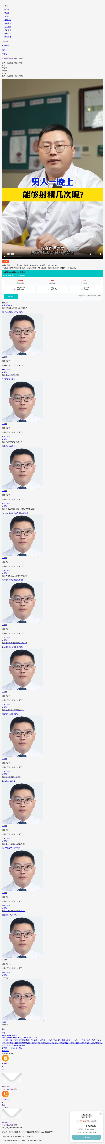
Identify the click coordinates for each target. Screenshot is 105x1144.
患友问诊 (8, 27)
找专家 (7, 9)
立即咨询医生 (11, 297)
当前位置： (6, 41)
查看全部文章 (7, 305)
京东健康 (5, 46)
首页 (6, 6)
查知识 (7, 16)
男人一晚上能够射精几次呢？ (12, 58)
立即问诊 (86, 1137)
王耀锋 (4, 54)
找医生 (4, 50)
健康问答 (8, 20)
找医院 (7, 13)
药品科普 (8, 37)
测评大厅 (8, 30)
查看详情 (5, 1051)
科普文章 (8, 23)
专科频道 (8, 33)
